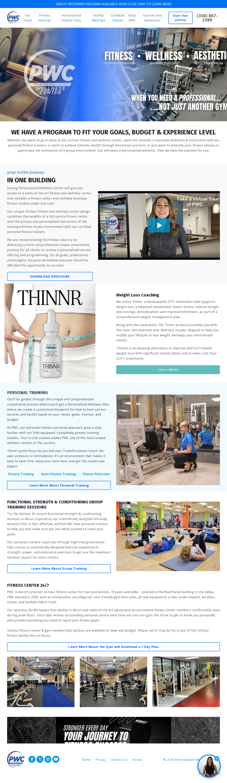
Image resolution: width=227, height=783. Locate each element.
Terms (86, 759)
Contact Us (119, 759)
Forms (137, 759)
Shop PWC (132, 18)
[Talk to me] (209, 766)
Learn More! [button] (168, 369)
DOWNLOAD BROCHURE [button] (50, 276)
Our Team (27, 18)
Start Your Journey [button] (180, 18)
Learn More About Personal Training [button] (59, 485)
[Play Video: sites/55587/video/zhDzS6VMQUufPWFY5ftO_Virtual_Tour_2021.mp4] (159, 225)
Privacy (100, 759)
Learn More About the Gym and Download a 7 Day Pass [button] (113, 647)
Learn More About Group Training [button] (59, 568)
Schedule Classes (117, 18)
